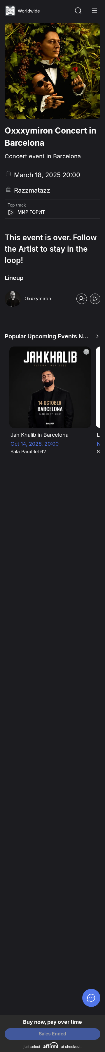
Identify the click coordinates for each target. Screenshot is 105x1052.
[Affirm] (51, 1045)
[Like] (86, 352)
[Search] (78, 11)
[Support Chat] (91, 998)
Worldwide (29, 11)
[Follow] (81, 299)
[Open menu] (94, 11)
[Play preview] (11, 212)
